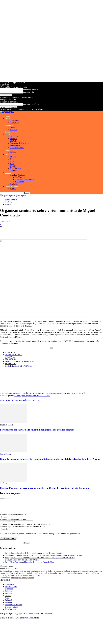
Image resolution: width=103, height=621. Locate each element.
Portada (7, 116)
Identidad (13, 157)
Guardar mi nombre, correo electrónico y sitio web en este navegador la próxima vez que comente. (41, 534)
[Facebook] (11, 231)
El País (13, 152)
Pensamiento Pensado (13, 605)
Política (7, 150)
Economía (8, 132)
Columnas (14, 136)
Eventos (13, 166)
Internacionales (11, 200)
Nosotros (13, 170)
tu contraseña (28, 92)
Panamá (7, 118)
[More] (65, 231)
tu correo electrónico (31, 104)
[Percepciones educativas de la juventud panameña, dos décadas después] (13, 422)
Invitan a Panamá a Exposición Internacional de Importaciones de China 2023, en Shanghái (49, 393)
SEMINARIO (10, 364)
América (13, 129)
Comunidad (14, 123)
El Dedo (13, 141)
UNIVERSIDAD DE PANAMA (18, 366)
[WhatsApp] (4, 231)
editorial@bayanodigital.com (22, 578)
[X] (19, 231)
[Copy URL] (56, 231)
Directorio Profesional (11, 186)
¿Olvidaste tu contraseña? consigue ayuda (16, 97)
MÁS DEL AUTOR (31, 400)
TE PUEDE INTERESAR (11, 400)
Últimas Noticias (11, 607)
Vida (12, 163)
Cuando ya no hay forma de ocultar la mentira (32, 395)
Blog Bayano (15, 168)
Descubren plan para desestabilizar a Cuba (22, 560)
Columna (8, 591)
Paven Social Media (31, 618)
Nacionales (14, 120)
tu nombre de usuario (31, 89)
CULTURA (10, 357)
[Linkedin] (34, 231)
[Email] (41, 231)
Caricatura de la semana (19, 143)
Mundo (13, 127)
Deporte (13, 161)
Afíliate (13, 188)
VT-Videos (19, 182)
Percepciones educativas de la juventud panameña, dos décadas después (37, 429)
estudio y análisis (6, 425)
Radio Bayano (15, 184)
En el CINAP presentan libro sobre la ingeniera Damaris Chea (29, 562)
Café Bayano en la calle (24, 179)
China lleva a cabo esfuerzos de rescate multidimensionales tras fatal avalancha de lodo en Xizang (50, 459)
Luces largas (15, 145)
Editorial (13, 139)
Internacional (9, 125)
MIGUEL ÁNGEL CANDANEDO (19, 361)
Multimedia (8, 173)
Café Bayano (20, 177)
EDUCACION (11, 359)
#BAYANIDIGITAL (13, 354)
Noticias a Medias (17, 148)
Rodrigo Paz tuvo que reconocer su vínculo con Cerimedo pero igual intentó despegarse (45, 488)
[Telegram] (26, 231)
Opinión (7, 134)
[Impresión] (49, 231)
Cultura (13, 159)
